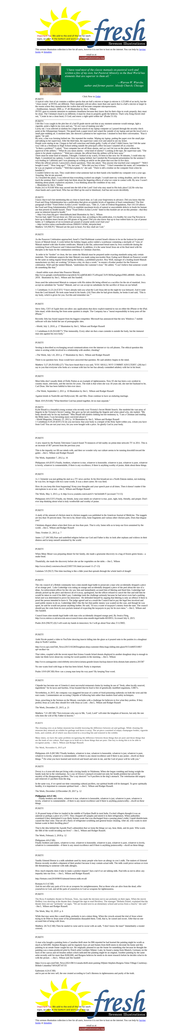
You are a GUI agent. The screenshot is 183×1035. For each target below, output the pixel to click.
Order (98, 96)
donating (48, 52)
